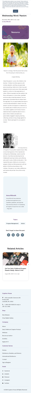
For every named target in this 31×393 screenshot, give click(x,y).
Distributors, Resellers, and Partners (11, 353)
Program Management (12, 223)
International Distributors (9, 356)
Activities (4, 338)
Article (23, 223)
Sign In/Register (6, 362)
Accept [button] (15, 11)
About (4, 326)
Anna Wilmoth (7, 21)
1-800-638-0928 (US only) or (12, 304)
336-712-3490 (6, 306)
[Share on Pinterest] (22, 235)
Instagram (7, 380)
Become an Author (7, 335)
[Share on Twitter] (17, 235)
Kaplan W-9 (5, 341)
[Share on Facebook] (8, 235)
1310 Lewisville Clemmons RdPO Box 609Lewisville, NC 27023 (11, 299)
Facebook (7, 371)
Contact (4, 359)
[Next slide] (28, 264)
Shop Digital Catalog (7, 318)
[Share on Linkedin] (13, 235)
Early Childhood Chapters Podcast (11, 329)
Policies (4, 350)
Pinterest (6, 377)
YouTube (6, 383)
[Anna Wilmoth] (12, 185)
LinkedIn (6, 374)
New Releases (6, 315)
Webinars (4, 332)
